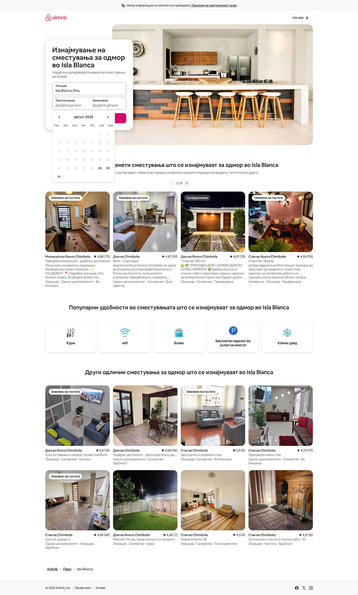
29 (100, 168)
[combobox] (89, 90)
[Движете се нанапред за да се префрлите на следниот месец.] (107, 117)
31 (58, 177)
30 (108, 168)
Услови (100, 588)
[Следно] (186, 183)
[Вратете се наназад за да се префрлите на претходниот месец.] (59, 117)
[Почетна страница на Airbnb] (56, 17)
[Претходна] (171, 183)
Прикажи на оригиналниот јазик (214, 5)
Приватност (83, 588)
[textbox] (71, 105)
